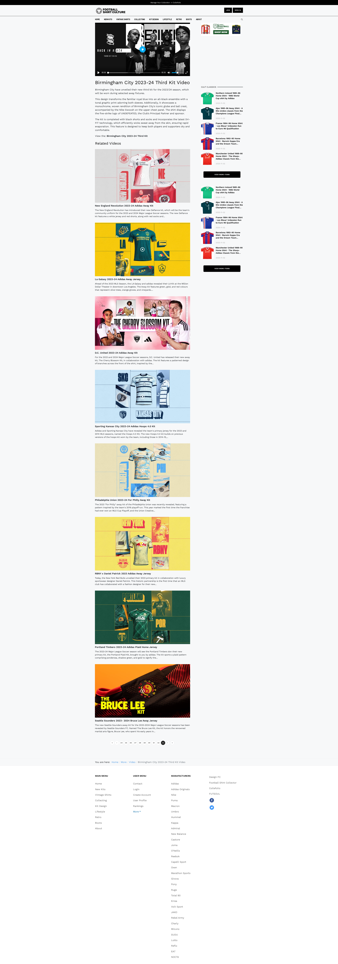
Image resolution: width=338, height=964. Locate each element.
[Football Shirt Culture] (110, 11)
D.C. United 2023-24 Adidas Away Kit (116, 352)
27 (135, 743)
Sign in (238, 10)
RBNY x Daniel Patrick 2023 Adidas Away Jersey (123, 573)
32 (158, 743)
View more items (222, 174)
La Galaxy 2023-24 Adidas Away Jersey (118, 279)
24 (121, 743)
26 (131, 743)
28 (140, 743)
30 (149, 743)
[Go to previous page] (117, 743)
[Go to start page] (112, 743)
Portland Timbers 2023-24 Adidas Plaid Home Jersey (126, 647)
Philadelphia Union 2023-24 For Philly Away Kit (122, 500)
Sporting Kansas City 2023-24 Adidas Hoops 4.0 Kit (125, 426)
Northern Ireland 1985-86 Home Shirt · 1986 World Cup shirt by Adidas (228, 96)
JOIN (228, 10)
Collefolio (177, 3)
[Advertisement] (222, 60)
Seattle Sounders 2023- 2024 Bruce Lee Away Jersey (126, 720)
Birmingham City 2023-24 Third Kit (127, 136)
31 (154, 743)
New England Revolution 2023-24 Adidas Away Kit (124, 205)
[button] (142, 811)
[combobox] (242, 19)
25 (126, 743)
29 (145, 743)
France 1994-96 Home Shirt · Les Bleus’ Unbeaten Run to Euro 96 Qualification (229, 126)
